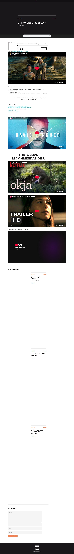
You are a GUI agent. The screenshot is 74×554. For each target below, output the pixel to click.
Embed (26, 51)
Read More (33, 283)
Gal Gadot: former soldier (13, 111)
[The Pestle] (37, 547)
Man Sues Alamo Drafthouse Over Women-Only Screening (19, 107)
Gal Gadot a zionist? (12, 110)
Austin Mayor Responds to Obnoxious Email (17, 109)
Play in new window (16, 51)
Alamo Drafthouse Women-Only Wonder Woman (17, 106)
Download (22, 51)
